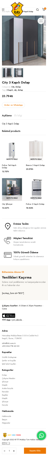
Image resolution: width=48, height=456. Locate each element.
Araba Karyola (7, 388)
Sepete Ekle (35, 450)
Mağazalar (6, 423)
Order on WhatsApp (13, 105)
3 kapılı (10, 90)
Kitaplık (4, 385)
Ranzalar (5, 391)
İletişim (4, 419)
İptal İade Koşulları (9, 364)
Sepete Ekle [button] (12, 159)
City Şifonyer (7, 204)
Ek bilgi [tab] (18, 115)
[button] (41, 21)
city (15, 90)
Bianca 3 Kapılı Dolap (35, 165)
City (13, 86)
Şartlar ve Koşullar (9, 360)
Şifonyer (5, 381)
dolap (20, 90)
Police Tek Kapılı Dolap (9, 166)
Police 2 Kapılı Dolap (35, 204)
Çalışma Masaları (8, 378)
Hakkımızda (6, 416)
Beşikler (5, 395)
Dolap (18, 86)
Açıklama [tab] (7, 115)
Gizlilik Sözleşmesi (9, 357)
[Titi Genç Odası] (17, 9)
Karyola (5, 405)
